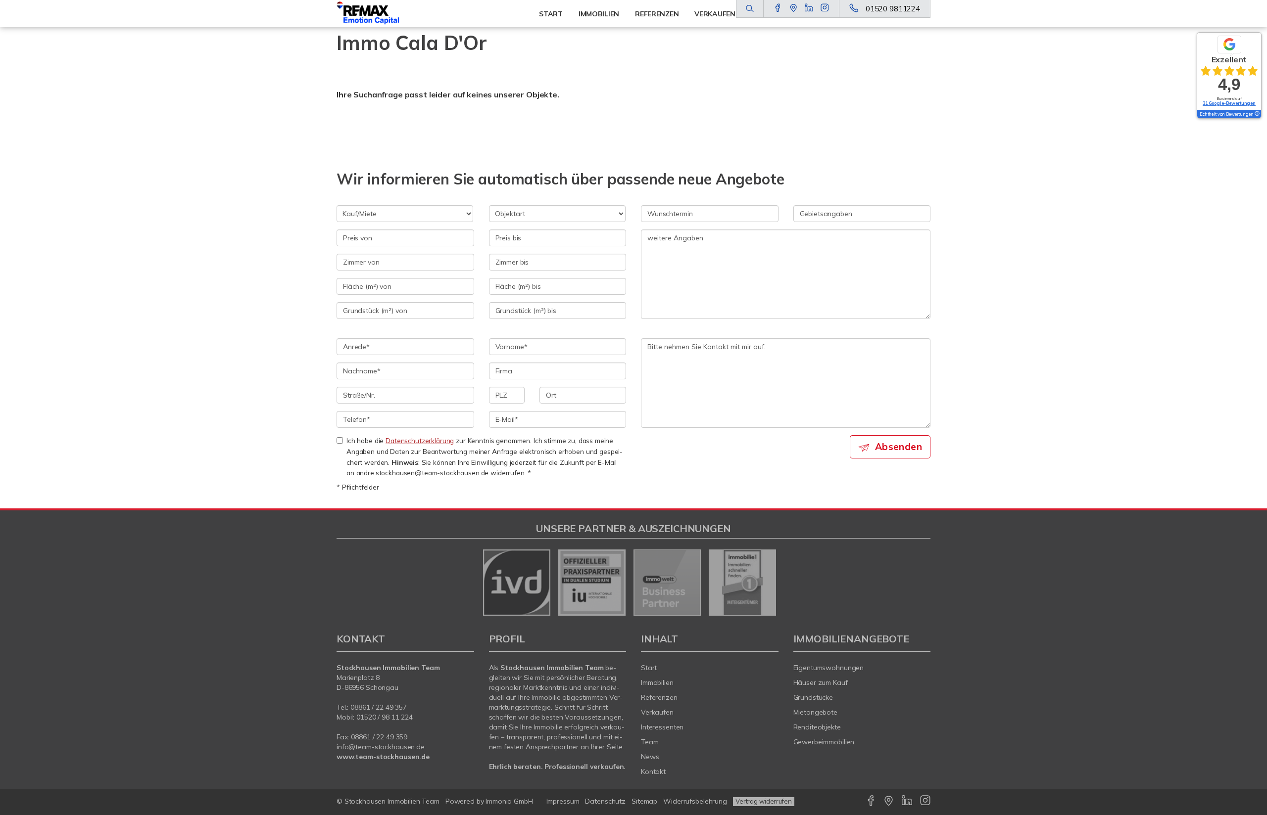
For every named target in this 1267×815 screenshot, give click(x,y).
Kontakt (653, 771)
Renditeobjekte (817, 727)
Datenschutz (605, 801)
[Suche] (749, 9)
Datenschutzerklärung (420, 440)
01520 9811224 (893, 8)
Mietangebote (815, 712)
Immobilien (599, 13)
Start (551, 13)
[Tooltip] (1257, 114)
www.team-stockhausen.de (383, 756)
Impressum (563, 801)
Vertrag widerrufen (763, 801)
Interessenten (662, 727)
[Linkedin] (809, 8)
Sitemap (644, 801)
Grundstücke (813, 697)
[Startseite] (380, 13)
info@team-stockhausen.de (381, 746)
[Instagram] (825, 8)
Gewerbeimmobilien (824, 741)
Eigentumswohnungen (828, 667)
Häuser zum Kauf (820, 682)
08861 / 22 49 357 (378, 707)
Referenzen (659, 697)
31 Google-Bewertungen (1229, 103)
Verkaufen (657, 712)
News (650, 756)
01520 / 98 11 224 (384, 717)
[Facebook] (778, 8)
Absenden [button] (898, 447)
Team (650, 741)
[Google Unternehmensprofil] (793, 8)
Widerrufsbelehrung (695, 801)
